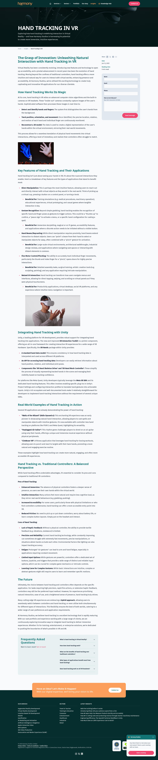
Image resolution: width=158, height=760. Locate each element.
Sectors (66, 3)
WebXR (20, 716)
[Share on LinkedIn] (107, 57)
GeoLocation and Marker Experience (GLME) (32, 732)
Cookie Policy (44, 745)
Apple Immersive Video (25, 725)
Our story (85, 3)
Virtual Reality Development (27, 711)
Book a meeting (141, 753)
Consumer (63, 713)
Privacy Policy (22, 745)
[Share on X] (110, 57)
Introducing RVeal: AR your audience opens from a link (98, 711)
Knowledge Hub (106, 3)
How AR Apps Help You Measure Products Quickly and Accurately (101, 713)
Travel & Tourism (65, 708)
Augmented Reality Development (29, 708)
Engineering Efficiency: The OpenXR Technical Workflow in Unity (101, 718)
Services (57, 3)
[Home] (50, 3)
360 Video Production (25, 730)
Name (105, 77)
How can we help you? (110, 98)
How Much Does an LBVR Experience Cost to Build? (97, 720)
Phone (106, 90)
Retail (62, 723)
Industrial (63, 720)
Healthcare (63, 718)
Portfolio (76, 3)
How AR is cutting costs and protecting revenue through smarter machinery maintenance (109, 716)
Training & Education (67, 711)
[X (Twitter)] (79, 754)
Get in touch (41, 647)
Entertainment (64, 716)
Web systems (22, 727)
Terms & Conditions (33, 745)
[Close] (153, 737)
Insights (93, 3)
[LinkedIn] (82, 754)
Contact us (134, 3)
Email (105, 83)
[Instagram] (76, 754)
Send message (130, 115)
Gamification (22, 718)
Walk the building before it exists (91, 708)
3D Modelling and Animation (27, 720)
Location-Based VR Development (29, 713)
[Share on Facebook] (113, 57)
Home (19, 49)
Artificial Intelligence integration (29, 723)
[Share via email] (116, 57)
